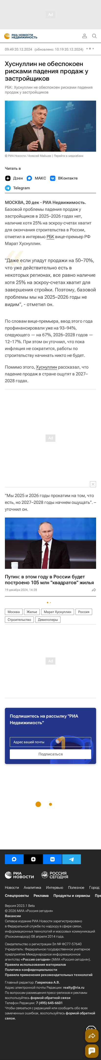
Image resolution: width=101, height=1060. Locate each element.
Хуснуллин (46, 367)
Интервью (54, 887)
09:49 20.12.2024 (18, 49)
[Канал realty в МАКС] (14, 859)
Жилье (32, 612)
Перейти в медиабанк (68, 156)
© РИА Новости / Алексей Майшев (28, 156)
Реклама (41, 895)
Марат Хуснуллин (57, 612)
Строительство (19, 620)
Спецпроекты (17, 895)
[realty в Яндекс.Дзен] (33, 859)
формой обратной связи (50, 998)
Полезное (76, 887)
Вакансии (13, 916)
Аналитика (32, 887)
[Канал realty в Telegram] (71, 859)
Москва (14, 612)
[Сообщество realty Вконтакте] (52, 859)
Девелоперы (48, 620)
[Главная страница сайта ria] (5, 36)
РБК (50, 236)
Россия (83, 612)
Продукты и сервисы (71, 895)
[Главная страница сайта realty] (29, 36)
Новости (12, 887)
